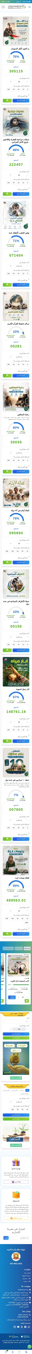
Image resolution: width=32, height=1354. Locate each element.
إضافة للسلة (16, 1053)
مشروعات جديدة (8, 964)
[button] (3, 20)
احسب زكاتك (5, 1)
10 (23, 105)
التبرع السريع (21, 116)
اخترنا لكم (27, 964)
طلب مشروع (27, 1294)
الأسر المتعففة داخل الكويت (19, 997)
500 (7, 567)
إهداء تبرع (17, 1197)
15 (27, 567)
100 (8, 105)
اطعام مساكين (24, 1109)
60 (17, 567)
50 (13, 105)
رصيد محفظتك (17, 1234)
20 (18, 105)
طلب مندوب (27, 1297)
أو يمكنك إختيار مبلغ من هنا (21, 101)
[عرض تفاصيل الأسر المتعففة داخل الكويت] (18, 981)
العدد (27, 1033)
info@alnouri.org (23, 1305)
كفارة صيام (6, 1106)
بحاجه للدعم (18, 964)
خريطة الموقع (26, 1291)
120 (12, 567)
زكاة (27, 1106)
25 (27, 1125)
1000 (26, 938)
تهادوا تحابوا (26, 1)
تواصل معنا (27, 1288)
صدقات (22, 1106)
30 (22, 567)
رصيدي (18, 1)
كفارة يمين (14, 1106)
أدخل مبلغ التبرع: (24, 94)
